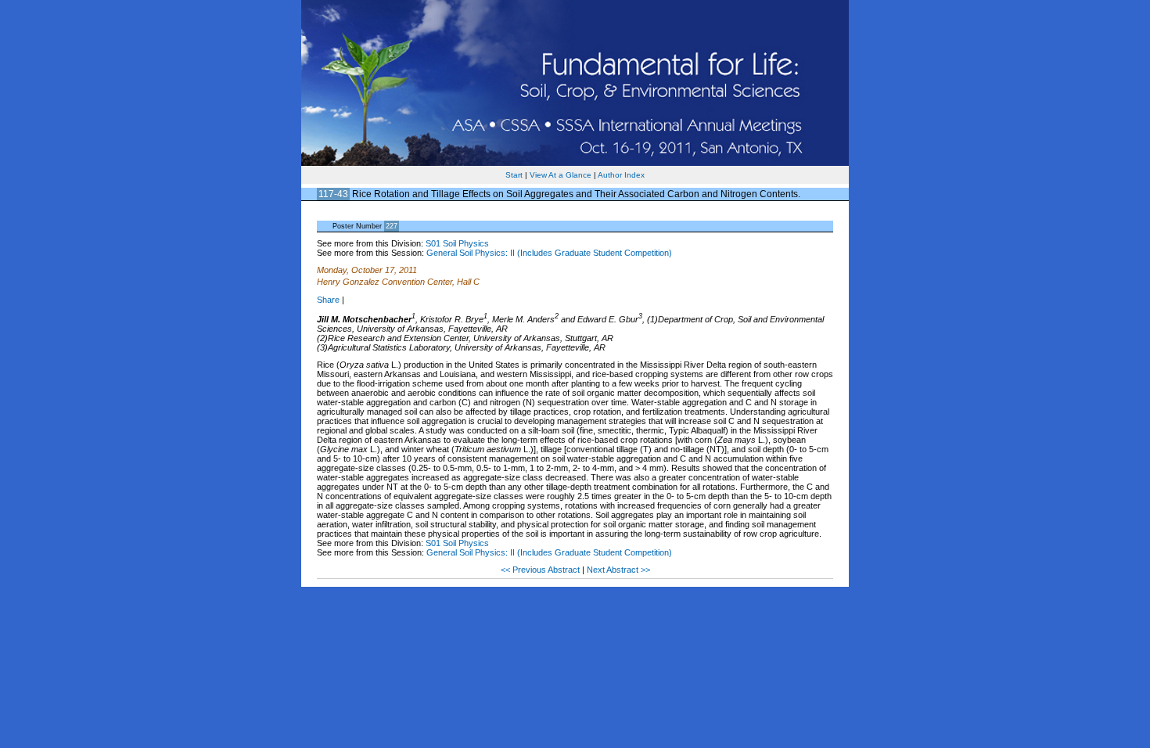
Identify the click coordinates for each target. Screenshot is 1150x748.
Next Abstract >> (618, 569)
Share (328, 299)
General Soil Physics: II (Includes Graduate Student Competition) (549, 252)
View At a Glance (560, 175)
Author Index (621, 175)
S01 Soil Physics (457, 243)
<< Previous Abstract (541, 569)
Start (514, 175)
